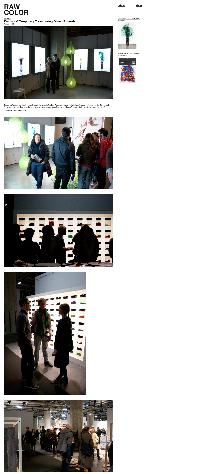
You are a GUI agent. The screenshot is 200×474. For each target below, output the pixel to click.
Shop (139, 5)
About (121, 5)
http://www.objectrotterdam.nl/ (15, 110)
